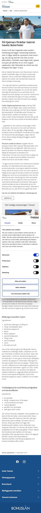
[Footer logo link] (20, 509)
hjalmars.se (8, 198)
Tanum (5, 11)
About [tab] (34, 223)
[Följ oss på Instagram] (24, 461)
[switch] (36, 260)
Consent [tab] (7, 223)
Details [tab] (20, 223)
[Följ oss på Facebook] (17, 461)
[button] (20, 27)
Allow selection (20, 287)
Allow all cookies (20, 281)
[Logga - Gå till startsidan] (8, 6)
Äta (11, 11)
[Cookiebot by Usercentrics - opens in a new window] (30, 218)
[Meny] (38, 6)
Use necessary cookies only (20, 294)
